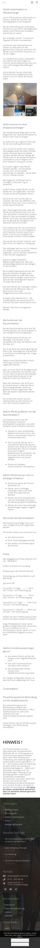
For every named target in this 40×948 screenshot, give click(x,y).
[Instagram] (15, 889)
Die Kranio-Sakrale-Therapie (17, 860)
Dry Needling (10, 854)
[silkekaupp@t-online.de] (5, 876)
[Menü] (32, 2)
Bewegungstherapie (13, 824)
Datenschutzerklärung (14, 908)
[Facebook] (5, 889)
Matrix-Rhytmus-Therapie (16, 848)
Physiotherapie (11, 809)
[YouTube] (10, 889)
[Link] (4, 2)
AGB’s (7, 928)
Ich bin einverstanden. (20, 940)
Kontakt (8, 912)
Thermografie (11, 813)
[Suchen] (37, 2)
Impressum (10, 904)
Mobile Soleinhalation (14, 817)
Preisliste (9, 915)
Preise (7, 820)
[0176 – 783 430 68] (5, 879)
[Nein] (38, 939)
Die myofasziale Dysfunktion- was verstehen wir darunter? (19, 840)
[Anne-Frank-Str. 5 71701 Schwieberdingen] (5, 883)
